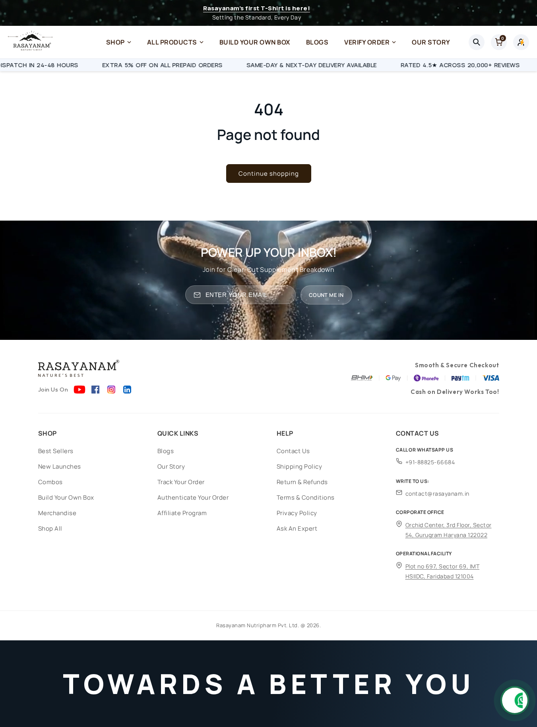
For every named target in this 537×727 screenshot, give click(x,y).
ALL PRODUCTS (172, 42)
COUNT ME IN (326, 295)
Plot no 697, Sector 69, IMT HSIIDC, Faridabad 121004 (442, 571)
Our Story (171, 466)
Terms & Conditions (306, 497)
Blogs (165, 451)
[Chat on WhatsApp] (514, 700)
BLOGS (317, 42)
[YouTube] (79, 389)
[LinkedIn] (127, 389)
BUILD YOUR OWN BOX (254, 42)
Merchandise (57, 513)
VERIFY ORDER (367, 42)
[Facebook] (95, 389)
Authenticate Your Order (193, 497)
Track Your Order (181, 482)
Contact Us (293, 451)
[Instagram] (111, 389)
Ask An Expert (297, 528)
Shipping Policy (299, 466)
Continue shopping (268, 173)
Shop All (50, 528)
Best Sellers (56, 451)
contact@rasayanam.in (437, 493)
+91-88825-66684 (430, 462)
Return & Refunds (302, 482)
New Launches (59, 466)
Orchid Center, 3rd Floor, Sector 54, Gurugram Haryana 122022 (448, 530)
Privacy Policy (297, 513)
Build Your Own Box (66, 497)
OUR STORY (431, 42)
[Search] (477, 42)
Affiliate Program (182, 513)
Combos (50, 482)
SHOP (115, 42)
